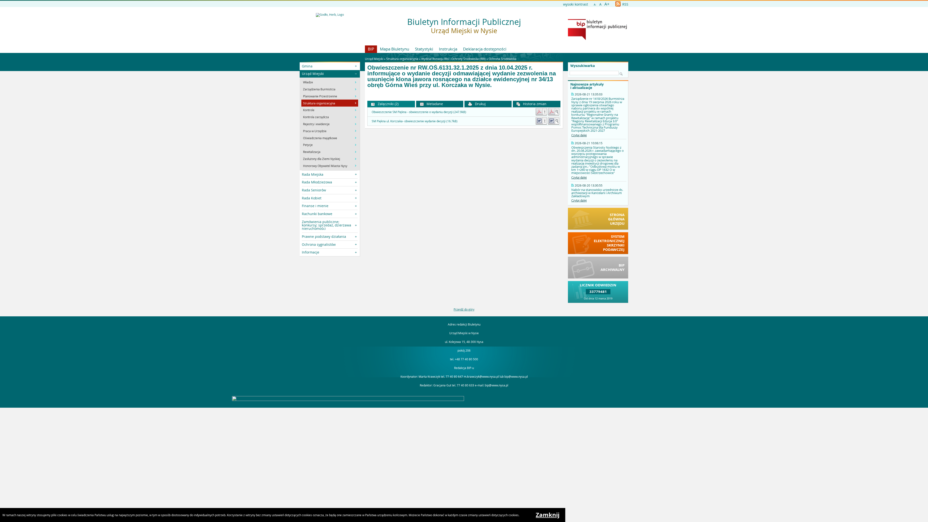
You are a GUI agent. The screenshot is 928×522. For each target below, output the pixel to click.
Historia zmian (534, 104)
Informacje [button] (310, 252)
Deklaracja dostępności (484, 49)
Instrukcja (448, 49)
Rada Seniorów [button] (314, 190)
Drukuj (480, 104)
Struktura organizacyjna (402, 59)
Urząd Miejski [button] (313, 73)
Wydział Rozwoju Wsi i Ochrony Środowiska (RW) (453, 59)
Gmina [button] (307, 66)
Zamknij (547, 515)
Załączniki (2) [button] (388, 104)
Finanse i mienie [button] (315, 205)
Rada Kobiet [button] (311, 198)
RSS (624, 4)
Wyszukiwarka (582, 65)
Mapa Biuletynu (394, 49)
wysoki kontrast (575, 4)
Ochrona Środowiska (502, 59)
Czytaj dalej (579, 135)
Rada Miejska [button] (312, 174)
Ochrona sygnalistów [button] (319, 244)
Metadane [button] (434, 104)
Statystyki (424, 49)
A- (595, 4)
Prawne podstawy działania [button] (324, 236)
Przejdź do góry (464, 309)
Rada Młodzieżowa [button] (317, 182)
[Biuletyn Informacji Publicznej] (597, 39)
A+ (606, 4)
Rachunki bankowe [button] (317, 213)
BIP (371, 49)
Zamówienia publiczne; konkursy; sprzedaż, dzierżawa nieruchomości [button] (326, 225)
